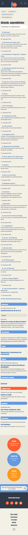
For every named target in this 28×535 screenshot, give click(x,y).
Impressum (14, 525)
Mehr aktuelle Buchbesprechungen (11, 299)
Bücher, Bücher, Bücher (7, 14)
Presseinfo (14, 520)
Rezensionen (11, 11)
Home (3, 11)
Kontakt (14, 522)
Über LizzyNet (14, 514)
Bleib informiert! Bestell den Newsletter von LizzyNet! (12, 488)
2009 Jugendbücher (6, 17)
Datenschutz (14, 517)
